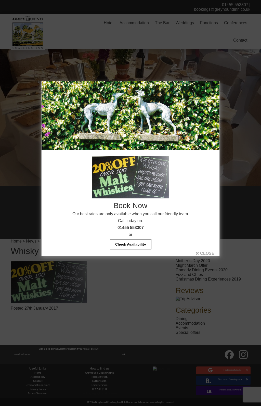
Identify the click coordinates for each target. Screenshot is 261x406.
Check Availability (130, 244)
